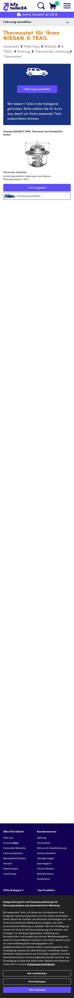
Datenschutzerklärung (41, 964)
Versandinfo (44, 842)
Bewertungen (10, 868)
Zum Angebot (37, 187)
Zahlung (41, 837)
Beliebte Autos (45, 873)
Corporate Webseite (14, 848)
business (10, 842)
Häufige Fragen (45, 858)
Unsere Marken (45, 868)
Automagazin (44, 863)
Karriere (7, 863)
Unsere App (9, 873)
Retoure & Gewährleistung (52, 848)
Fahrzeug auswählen (37, 89)
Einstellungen (37, 981)
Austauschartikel (46, 853)
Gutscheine (43, 878)
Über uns (8, 837)
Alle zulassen (37, 989)
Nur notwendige (37, 973)
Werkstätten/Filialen (14, 858)
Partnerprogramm (13, 853)
